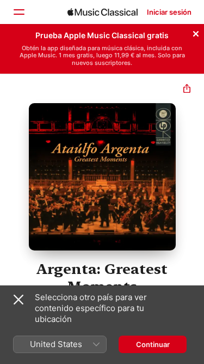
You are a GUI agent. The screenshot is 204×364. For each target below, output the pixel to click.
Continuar (153, 344)
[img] (102, 12)
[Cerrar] (196, 32)
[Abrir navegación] (18, 12)
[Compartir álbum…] (186, 90)
